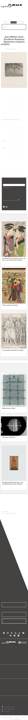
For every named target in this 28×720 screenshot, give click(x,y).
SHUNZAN (5, 309)
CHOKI (4, 264)
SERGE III (4, 413)
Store (3, 677)
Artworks (5, 17)
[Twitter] (6, 209)
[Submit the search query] (3, 27)
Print (3, 142)
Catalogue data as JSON (10, 202)
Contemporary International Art (10, 121)
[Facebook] (4, 209)
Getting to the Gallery (9, 709)
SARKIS (4, 490)
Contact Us (7, 713)
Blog (16, 673)
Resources (20, 22)
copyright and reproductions (9, 515)
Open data (4, 673)
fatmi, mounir (5, 441)
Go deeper (22, 17)
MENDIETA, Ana (11, 51)
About (16, 675)
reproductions (5, 513)
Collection (11, 11)
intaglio (4, 149)
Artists (13, 17)
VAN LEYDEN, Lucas (7, 356)
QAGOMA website (6, 675)
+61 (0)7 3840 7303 (9, 711)
